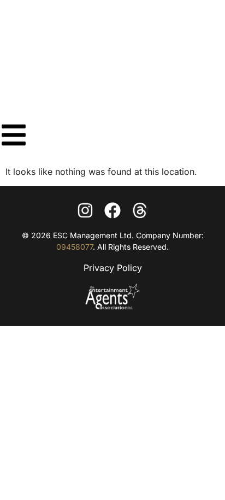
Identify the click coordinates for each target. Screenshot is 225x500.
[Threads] (140, 210)
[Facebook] (112, 210)
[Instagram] (85, 210)
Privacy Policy (113, 267)
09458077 (74, 246)
